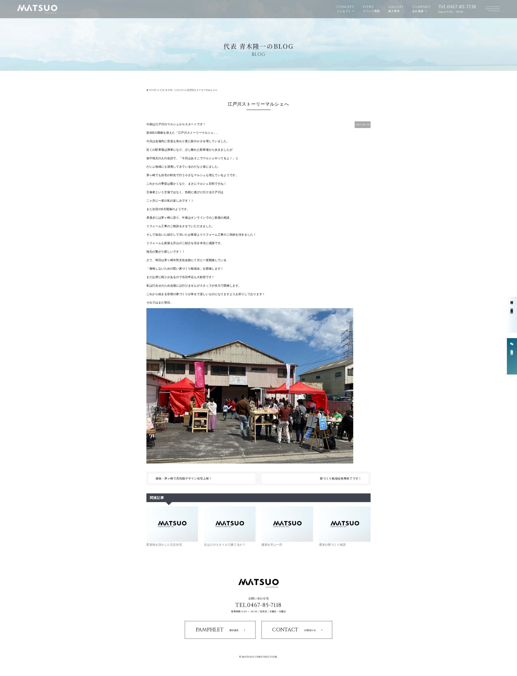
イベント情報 (371, 9)
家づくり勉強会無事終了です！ (340, 478)
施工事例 (396, 9)
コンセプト (345, 9)
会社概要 (421, 9)
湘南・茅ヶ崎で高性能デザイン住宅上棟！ (184, 478)
